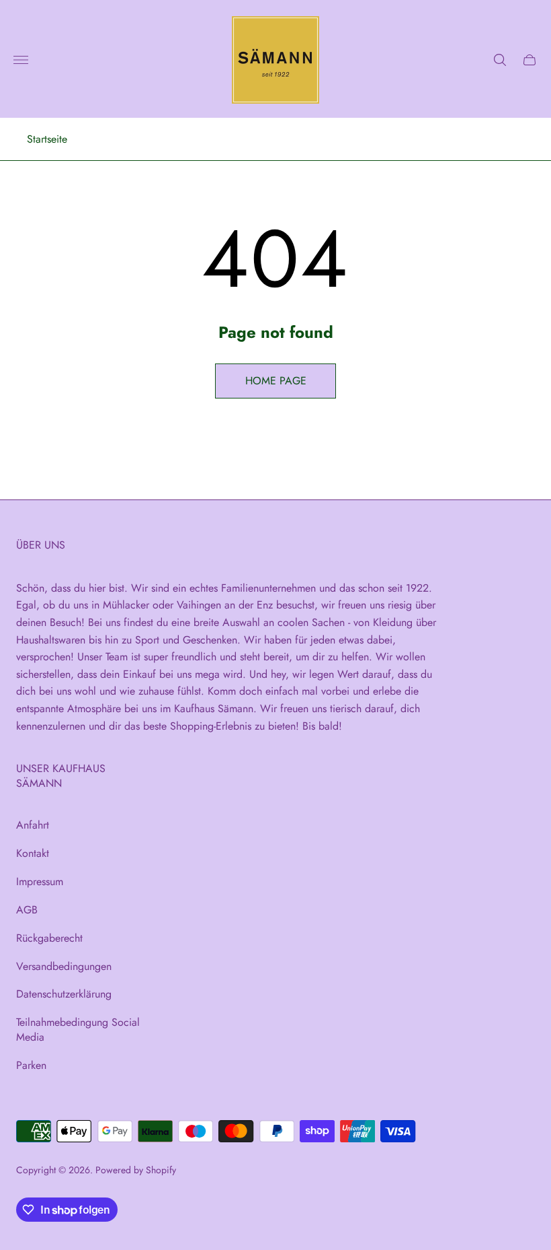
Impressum (39, 881)
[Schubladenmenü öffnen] (21, 60)
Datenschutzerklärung (64, 994)
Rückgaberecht (49, 938)
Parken (31, 1065)
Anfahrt (32, 825)
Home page (275, 380)
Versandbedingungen (64, 966)
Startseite (47, 139)
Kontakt (32, 853)
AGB (27, 909)
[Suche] (500, 60)
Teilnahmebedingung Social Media (78, 1029)
